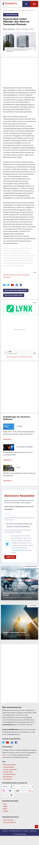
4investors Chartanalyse (10, 769)
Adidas (20, 426)
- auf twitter (31, 29)
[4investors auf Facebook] (21, 285)
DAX (4, 804)
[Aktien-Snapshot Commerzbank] (24, 786)
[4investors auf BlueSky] (4, 285)
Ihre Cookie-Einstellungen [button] (19, 834)
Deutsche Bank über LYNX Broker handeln (19, 313)
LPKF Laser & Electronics (25, 447)
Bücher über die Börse (9, 765)
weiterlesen (7, 439)
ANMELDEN (10, 557)
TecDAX (5, 811)
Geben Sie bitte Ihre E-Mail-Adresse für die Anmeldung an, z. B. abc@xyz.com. (19, 518)
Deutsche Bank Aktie (14, 295)
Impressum (26, 831)
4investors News (8, 772)
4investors (5, 10)
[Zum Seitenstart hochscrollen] (36, 826)
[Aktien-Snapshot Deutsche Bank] (31, 786)
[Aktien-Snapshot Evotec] (11, 790)
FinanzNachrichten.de (9, 774)
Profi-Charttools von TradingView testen (19, 357)
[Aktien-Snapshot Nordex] (24, 790)
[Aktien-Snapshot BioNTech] (18, 786)
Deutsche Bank (11, 10)
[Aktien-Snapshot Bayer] (11, 786)
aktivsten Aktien (6, 755)
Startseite (5, 831)
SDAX (5, 809)
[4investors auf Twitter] (8, 285)
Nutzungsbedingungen (18, 550)
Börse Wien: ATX (8, 820)
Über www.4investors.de (15, 831)
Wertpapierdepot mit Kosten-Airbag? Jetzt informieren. (16, 276)
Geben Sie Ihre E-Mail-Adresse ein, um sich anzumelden (19, 508)
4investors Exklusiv (8, 767)
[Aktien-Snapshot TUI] (31, 790)
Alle (34, 4)
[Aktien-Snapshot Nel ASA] (18, 790)
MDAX (5, 806)
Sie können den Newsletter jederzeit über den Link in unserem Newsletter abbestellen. (17, 531)
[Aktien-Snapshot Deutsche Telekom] (5, 790)
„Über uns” (29, 724)
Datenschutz (33, 831)
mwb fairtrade (7, 779)
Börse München (7, 776)
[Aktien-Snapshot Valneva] (5, 795)
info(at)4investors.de (14, 734)
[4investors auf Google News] (16, 285)
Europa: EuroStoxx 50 (9, 822)
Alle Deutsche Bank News (16, 290)
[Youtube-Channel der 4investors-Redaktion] (12, 285)
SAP (19, 467)
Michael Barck (25, 29)
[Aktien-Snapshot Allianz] (5, 786)
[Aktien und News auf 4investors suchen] (26, 4)
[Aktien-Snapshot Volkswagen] (11, 795)
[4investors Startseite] (9, 3)
